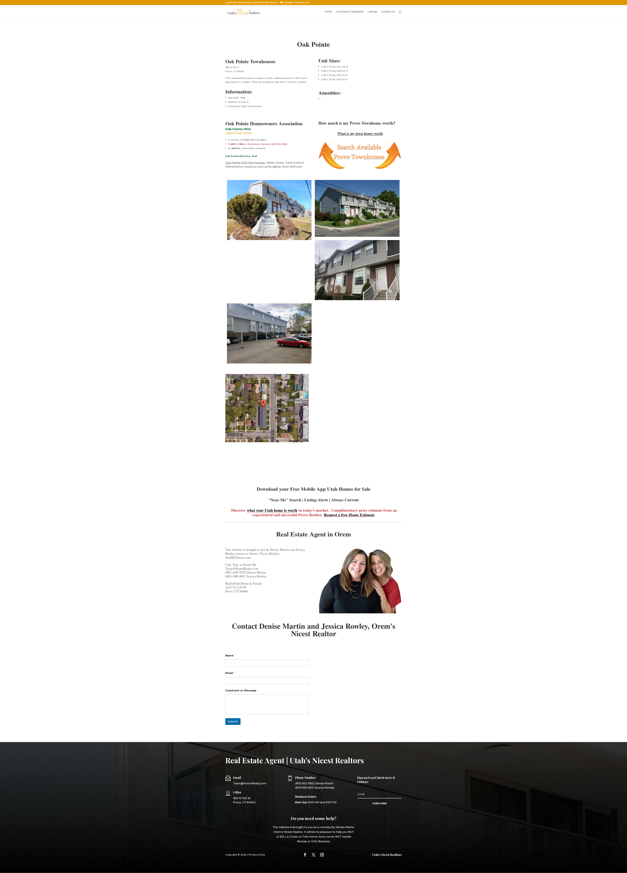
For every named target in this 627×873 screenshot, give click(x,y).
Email (230, 673)
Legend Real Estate (238, 133)
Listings (372, 11)
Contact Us (388, 11)
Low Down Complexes (349, 11)
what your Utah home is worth (272, 510)
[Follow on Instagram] (322, 854)
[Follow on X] (313, 854)
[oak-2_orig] (357, 300)
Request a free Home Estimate (349, 514)
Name (230, 655)
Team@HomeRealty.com (249, 783)
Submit (233, 721)
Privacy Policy (257, 854)
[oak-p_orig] (269, 240)
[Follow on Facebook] (305, 854)
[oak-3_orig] (269, 363)
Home (328, 11)
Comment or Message (241, 690)
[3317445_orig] (357, 236)
